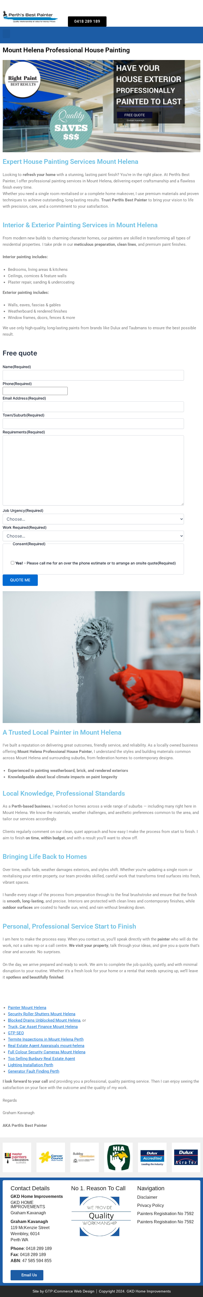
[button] (6, 33)
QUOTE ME (20, 580)
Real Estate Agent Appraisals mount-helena (46, 1045)
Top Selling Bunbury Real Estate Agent (41, 1058)
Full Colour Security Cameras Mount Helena (46, 1052)
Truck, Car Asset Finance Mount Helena (43, 1026)
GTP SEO (16, 1033)
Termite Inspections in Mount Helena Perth (46, 1039)
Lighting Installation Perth (30, 1065)
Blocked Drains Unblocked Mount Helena (44, 1020)
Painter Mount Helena (27, 1007)
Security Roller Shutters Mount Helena (41, 1014)
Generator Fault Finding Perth (33, 1071)
